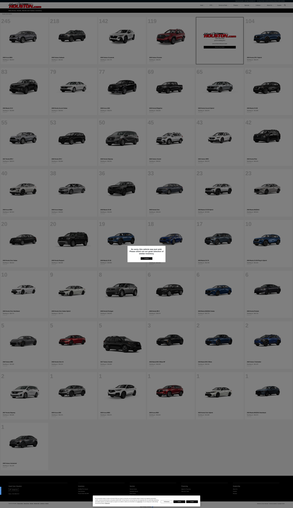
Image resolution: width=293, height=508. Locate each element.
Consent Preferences (0, 491)
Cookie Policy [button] (139, 501)
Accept (192, 501)
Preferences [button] (107, 503)
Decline (179, 501)
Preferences (166, 501)
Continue (146, 258)
